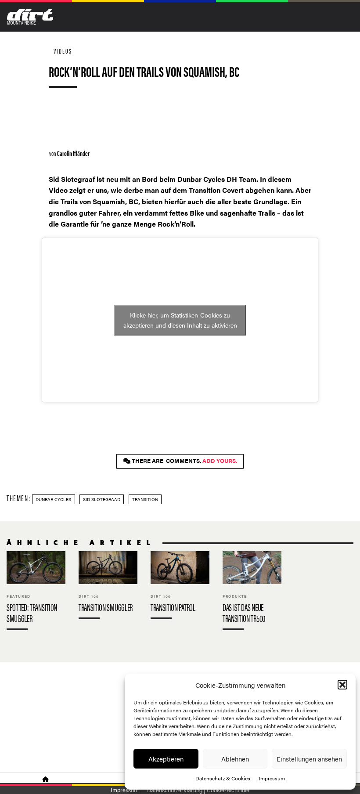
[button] (342, 684)
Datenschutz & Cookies (222, 778)
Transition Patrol (180, 587)
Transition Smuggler (108, 587)
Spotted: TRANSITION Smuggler (36, 592)
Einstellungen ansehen (309, 758)
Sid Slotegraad (101, 499)
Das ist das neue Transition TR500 (252, 592)
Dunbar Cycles (53, 499)
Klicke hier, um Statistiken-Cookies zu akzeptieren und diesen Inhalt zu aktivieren (180, 319)
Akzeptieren (166, 758)
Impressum (272, 778)
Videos (63, 51)
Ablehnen (235, 758)
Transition (145, 499)
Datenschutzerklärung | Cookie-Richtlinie (198, 790)
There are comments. (183, 461)
